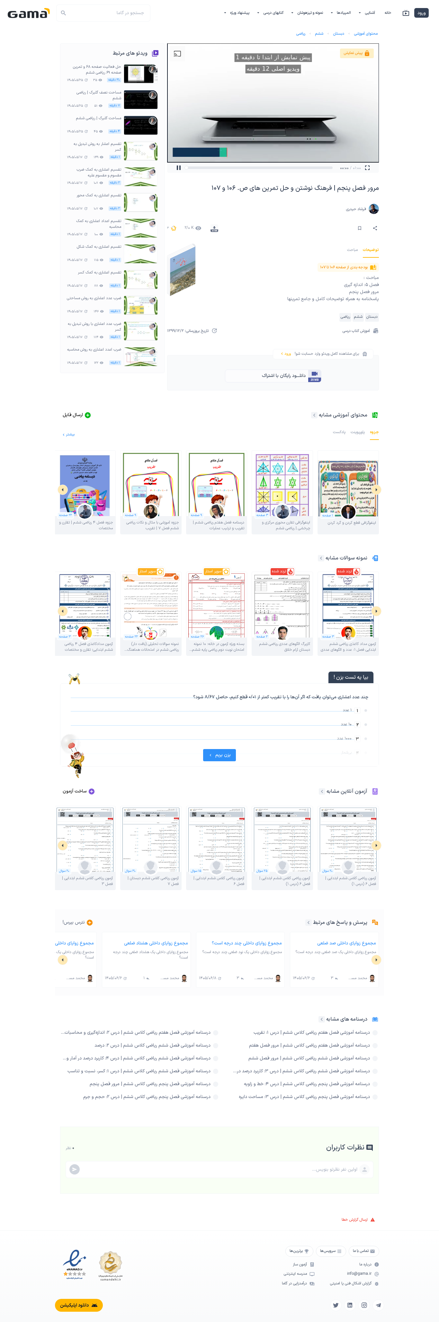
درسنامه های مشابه (346, 1019)
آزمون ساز (300, 1264)
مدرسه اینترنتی (295, 1274)
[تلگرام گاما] (378, 1305)
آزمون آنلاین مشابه (347, 791)
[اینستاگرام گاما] (364, 1305)
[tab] (371, 250)
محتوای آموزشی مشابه (343, 415)
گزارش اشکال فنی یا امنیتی (351, 1283)
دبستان (338, 34)
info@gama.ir (359, 1274)
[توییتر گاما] (336, 1305)
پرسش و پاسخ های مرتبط (340, 922)
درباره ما (365, 1264)
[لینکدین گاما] (350, 1305)
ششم (319, 34)
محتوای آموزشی (366, 34)
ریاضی (300, 34)
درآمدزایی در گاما (294, 1283)
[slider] (193, 168)
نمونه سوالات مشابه (346, 558)
